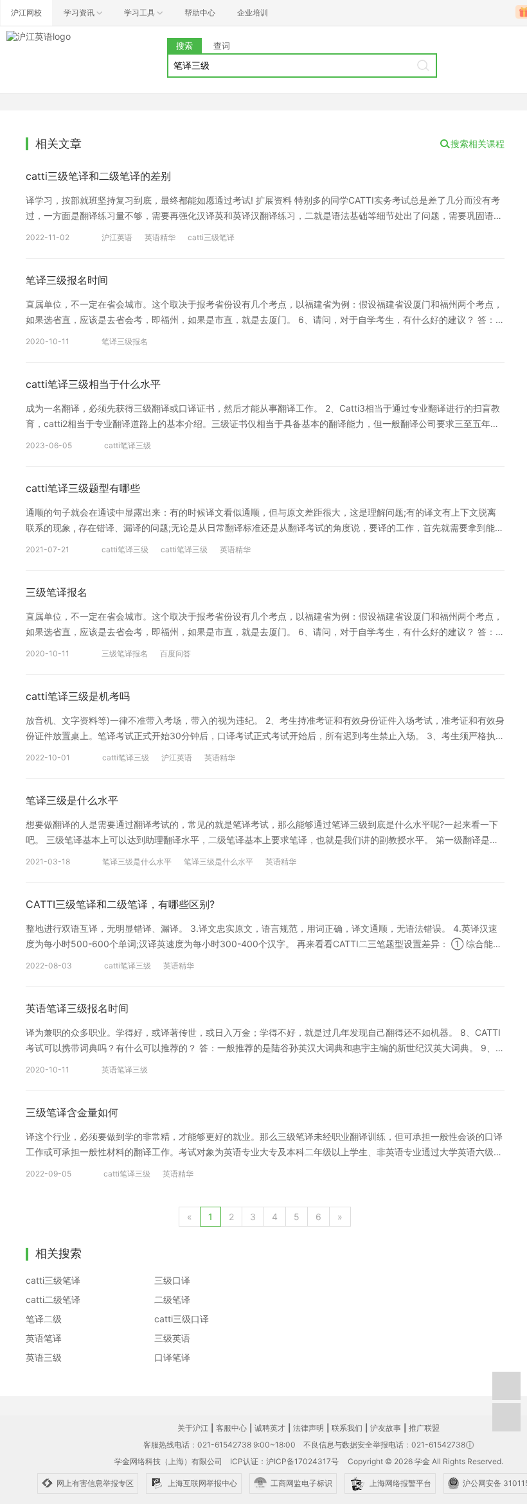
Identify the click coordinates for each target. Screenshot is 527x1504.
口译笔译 (172, 1357)
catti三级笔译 (211, 237)
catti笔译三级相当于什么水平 (93, 384)
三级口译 (172, 1280)
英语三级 (44, 1357)
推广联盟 (424, 1428)
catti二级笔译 (53, 1299)
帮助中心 (199, 12)
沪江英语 (117, 237)
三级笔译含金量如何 (72, 1112)
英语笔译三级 (125, 1069)
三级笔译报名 (56, 592)
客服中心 (231, 1428)
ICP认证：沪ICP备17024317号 (284, 1461)
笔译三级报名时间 (67, 280)
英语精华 (160, 237)
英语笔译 (44, 1338)
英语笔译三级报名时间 (77, 1008)
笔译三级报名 (125, 341)
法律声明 (308, 1428)
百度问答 (175, 653)
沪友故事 (385, 1428)
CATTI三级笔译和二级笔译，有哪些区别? (120, 904)
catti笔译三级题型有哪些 (83, 488)
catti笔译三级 (127, 445)
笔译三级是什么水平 (72, 800)
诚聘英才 (270, 1428)
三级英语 (172, 1338)
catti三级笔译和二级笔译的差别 (98, 176)
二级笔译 (172, 1299)
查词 (221, 45)
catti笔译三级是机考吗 (78, 696)
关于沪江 (192, 1428)
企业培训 (252, 12)
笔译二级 (44, 1318)
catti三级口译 (181, 1318)
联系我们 (347, 1428)
